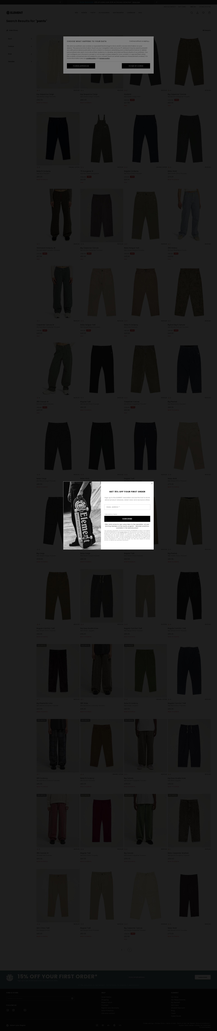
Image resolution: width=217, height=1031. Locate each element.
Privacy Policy (124, 532)
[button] (152, 483)
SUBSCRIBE (127, 519)
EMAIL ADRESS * (113, 507)
